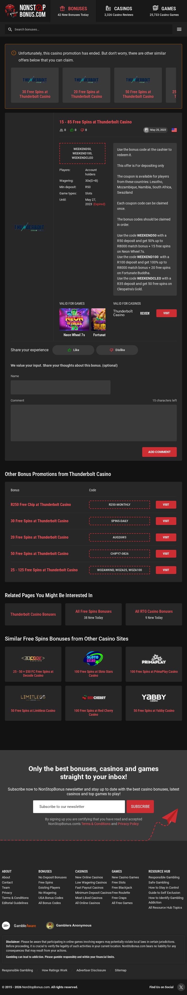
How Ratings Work (54, 970)
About (6, 877)
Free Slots (119, 882)
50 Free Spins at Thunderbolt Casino (39, 554)
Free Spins (45, 882)
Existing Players (49, 887)
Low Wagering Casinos (91, 882)
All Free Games (122, 903)
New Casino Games (125, 877)
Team (6, 887)
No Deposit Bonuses (52, 877)
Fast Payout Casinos (89, 887)
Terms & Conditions (96, 824)
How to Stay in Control (164, 887)
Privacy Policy (128, 824)
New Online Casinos (89, 877)
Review (145, 313)
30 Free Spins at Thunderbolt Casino (39, 521)
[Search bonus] (10, 29)
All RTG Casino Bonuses (154, 614)
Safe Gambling (159, 882)
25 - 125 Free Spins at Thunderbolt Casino (44, 570)
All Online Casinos (87, 903)
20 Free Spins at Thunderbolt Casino (39, 537)
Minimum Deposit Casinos (93, 892)
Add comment (159, 452)
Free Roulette (121, 892)
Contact (7, 882)
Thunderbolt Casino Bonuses (33, 614)
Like (76, 350)
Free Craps (119, 898)
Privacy (7, 892)
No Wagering (47, 892)
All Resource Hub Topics (165, 907)
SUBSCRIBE (140, 806)
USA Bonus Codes (50, 898)
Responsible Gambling (164, 877)
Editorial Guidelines (15, 903)
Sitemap (120, 970)
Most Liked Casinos (89, 898)
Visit (166, 313)
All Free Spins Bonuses (93, 614)
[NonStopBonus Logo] (25, 11)
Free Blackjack (122, 887)
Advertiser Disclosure (91, 970)
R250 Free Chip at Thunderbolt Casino (41, 505)
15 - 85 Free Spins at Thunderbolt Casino (95, 121)
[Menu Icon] (179, 29)
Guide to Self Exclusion (164, 892)
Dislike (120, 350)
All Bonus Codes (49, 903)
